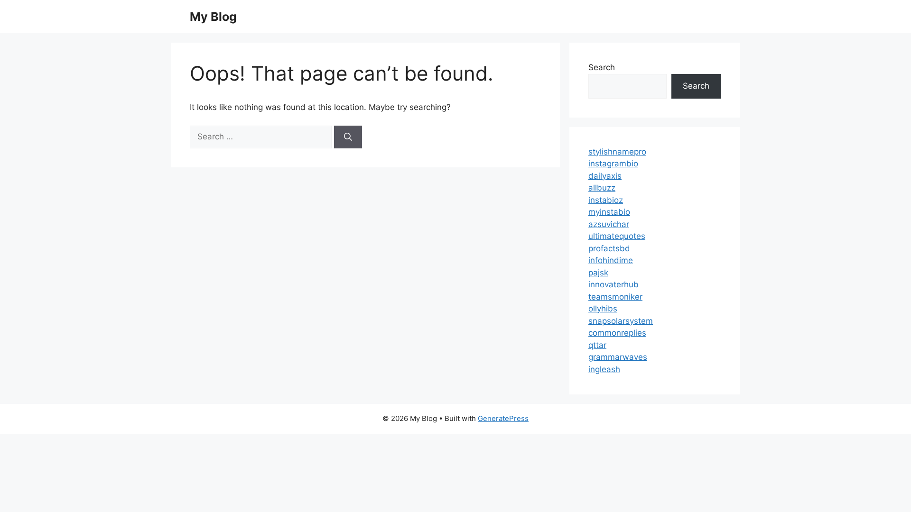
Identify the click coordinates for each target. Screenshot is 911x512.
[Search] (348, 137)
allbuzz (601, 187)
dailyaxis (605, 176)
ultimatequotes (616, 236)
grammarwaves (617, 357)
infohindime (610, 260)
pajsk (598, 272)
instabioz (605, 200)
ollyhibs (602, 308)
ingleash (604, 369)
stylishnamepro (617, 151)
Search (601, 67)
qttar (597, 345)
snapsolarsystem (620, 321)
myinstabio (609, 212)
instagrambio (613, 163)
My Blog (213, 16)
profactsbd (609, 248)
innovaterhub (613, 284)
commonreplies (617, 333)
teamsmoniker (615, 297)
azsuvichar (608, 224)
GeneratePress (503, 418)
